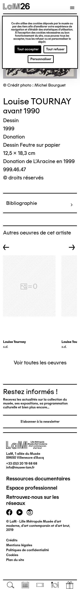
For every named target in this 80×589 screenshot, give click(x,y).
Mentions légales (19, 545)
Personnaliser (40, 59)
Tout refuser (55, 49)
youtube (19, 512)
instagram (30, 512)
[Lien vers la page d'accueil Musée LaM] (16, 8)
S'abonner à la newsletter (40, 421)
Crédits (11, 540)
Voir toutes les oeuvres (40, 362)
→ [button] (72, 247)
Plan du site (15, 560)
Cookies (12, 555)
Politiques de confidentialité (27, 550)
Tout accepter (28, 49)
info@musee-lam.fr (20, 467)
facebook (9, 512)
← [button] (6, 247)
